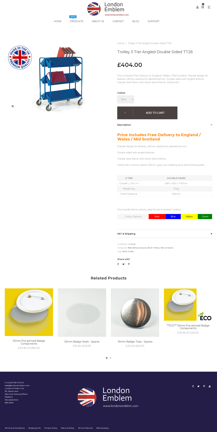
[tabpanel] (28, 319)
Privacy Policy (50, 428)
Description (124, 124)
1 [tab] (107, 358)
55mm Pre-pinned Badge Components (29, 342)
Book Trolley (128, 251)
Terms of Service (85, 428)
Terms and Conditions (15, 428)
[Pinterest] (204, 386)
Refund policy (102, 428)
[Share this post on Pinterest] (129, 264)
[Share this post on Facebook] (118, 264)
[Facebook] (193, 386)
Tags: (119, 251)
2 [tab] (110, 358)
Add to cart (155, 112)
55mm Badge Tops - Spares (135, 341)
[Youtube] (210, 386)
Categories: (122, 247)
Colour (121, 92)
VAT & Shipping (126, 233)
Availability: (122, 244)
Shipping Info (34, 428)
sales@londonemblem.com (17, 385)
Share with (123, 259)
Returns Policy (67, 428)
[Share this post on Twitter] (123, 264)
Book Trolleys (154, 247)
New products (167, 247)
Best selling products (137, 247)
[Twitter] (198, 386)
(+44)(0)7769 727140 (14, 382)
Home (120, 43)
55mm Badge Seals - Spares (81, 341)
